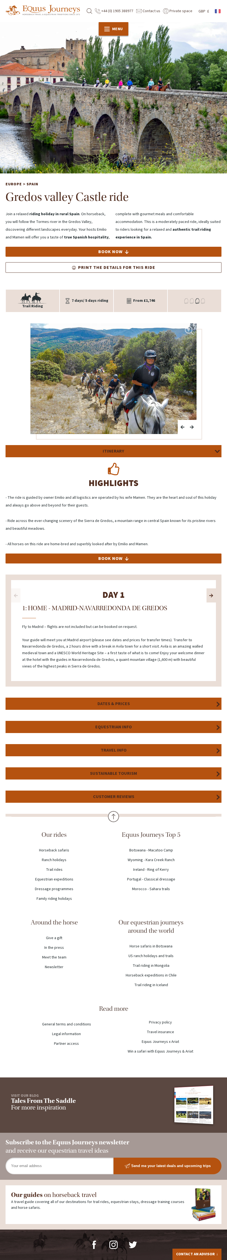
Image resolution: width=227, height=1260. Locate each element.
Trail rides (54, 869)
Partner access (66, 1043)
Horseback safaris (54, 850)
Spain (32, 184)
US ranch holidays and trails (151, 956)
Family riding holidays (54, 899)
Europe (14, 184)
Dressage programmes (54, 889)
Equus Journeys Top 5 (151, 834)
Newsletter (54, 967)
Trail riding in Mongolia (151, 965)
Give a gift (54, 938)
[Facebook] (94, 1244)
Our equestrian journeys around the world (151, 926)
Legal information (66, 1034)
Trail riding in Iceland (151, 985)
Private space (180, 11)
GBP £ (203, 11)
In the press (54, 947)
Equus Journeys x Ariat (160, 1042)
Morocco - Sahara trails (151, 889)
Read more (113, 1008)
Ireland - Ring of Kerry (151, 869)
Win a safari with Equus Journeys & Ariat (160, 1051)
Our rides (54, 834)
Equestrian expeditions (54, 879)
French (218, 11)
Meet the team (54, 957)
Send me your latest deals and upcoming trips (170, 1165)
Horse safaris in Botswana (151, 946)
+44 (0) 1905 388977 (116, 11)
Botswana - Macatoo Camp (151, 850)
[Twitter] (133, 1244)
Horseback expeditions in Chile (151, 975)
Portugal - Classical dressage (151, 879)
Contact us (151, 11)
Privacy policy (160, 1022)
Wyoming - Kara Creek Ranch (151, 860)
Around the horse (54, 922)
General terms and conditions (66, 1024)
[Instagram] (113, 1244)
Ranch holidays (54, 860)
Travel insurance (160, 1032)
